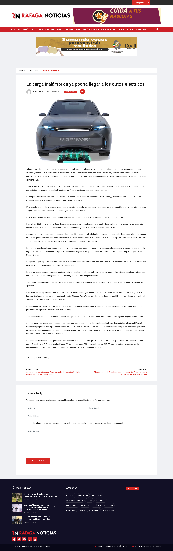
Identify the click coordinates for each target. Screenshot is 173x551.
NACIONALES (57, 29)
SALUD (130, 29)
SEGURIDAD (98, 29)
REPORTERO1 (38, 92)
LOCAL (34, 29)
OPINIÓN (26, 29)
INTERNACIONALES (73, 29)
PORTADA (15, 29)
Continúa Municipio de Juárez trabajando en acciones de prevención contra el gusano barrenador (40, 507)
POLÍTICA (87, 29)
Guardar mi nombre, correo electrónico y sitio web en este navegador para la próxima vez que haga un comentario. (76, 423)
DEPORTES (110, 29)
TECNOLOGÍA (140, 29)
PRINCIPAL (70, 510)
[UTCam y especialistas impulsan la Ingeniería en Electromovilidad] (17, 520)
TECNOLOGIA (41, 357)
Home (20, 70)
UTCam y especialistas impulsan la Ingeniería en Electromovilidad (38, 517)
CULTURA (121, 29)
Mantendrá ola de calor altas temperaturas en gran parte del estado (40, 495)
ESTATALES (44, 29)
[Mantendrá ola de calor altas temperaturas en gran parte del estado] (17, 497)
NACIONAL (100, 500)
